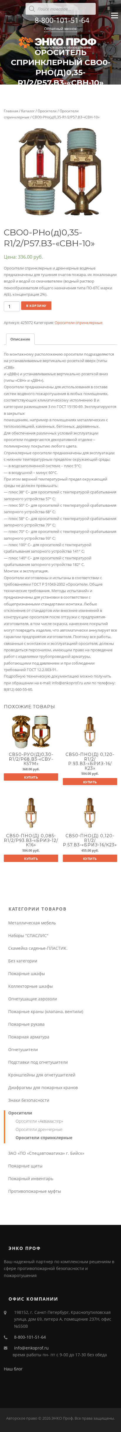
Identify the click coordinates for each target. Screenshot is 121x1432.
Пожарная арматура (28, 1037)
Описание (20, 339)
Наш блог (13, 1369)
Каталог (28, 110)
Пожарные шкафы (26, 973)
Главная (11, 110)
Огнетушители (23, 1049)
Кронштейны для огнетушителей (41, 1075)
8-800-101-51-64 (62, 20)
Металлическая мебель (32, 923)
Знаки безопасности (28, 1100)
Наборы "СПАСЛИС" (28, 935)
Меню (114, 20)
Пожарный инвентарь (30, 1178)
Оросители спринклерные (78, 322)
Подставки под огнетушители (38, 1062)
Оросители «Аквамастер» (39, 1121)
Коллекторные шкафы (30, 986)
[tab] (20, 338)
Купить (31, 777)
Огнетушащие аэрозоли (32, 999)
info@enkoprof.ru (31, 1348)
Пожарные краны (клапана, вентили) (45, 1011)
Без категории (22, 961)
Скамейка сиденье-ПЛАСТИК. (38, 948)
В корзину (36, 305)
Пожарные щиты (25, 1166)
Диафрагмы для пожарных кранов (43, 1087)
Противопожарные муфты (34, 1191)
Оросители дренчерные (39, 1129)
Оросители (47, 110)
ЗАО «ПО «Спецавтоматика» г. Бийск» (46, 1153)
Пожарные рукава (26, 1024)
